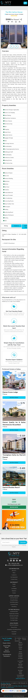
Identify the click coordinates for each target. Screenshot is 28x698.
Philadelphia (20, 667)
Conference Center (9, 157)
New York (20, 664)
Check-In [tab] (16, 226)
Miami (20, 662)
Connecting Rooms (9, 201)
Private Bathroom (8, 192)
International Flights (14, 615)
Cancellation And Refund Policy (14, 629)
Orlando (20, 666)
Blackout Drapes (8, 173)
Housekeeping (7, 146)
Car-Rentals (14, 588)
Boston (20, 645)
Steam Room (7, 132)
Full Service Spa (8, 124)
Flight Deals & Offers (14, 613)
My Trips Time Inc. (5, 683)
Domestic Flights (14, 618)
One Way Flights (14, 620)
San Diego (20, 670)
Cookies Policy (14, 579)
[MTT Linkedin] (11, 560)
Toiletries (6, 189)
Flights (14, 584)
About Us (14, 570)
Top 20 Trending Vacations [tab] (7, 639)
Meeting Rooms (8, 160)
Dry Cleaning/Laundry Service (11, 149)
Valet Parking (7, 115)
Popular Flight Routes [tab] (6, 646)
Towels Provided (8, 195)
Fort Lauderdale (20, 675)
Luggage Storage (8, 138)
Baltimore (20, 644)
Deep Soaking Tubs (9, 204)
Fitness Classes (8, 121)
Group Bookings (14, 600)
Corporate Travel (14, 604)
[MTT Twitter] (8, 560)
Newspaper (7, 206)
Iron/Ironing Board (8, 212)
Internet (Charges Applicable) (11, 110)
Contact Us (14, 575)
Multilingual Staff (8, 152)
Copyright (14, 633)
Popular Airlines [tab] (7, 643)
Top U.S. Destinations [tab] (7, 651)
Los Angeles (20, 661)
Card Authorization (14, 602)
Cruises (14, 593)
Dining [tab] (6, 226)
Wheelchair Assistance (10, 118)
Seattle (20, 672)
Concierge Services (9, 143)
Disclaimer (14, 631)
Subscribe (23, 542)
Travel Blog (14, 606)
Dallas (20, 649)
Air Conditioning (8, 198)
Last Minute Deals (14, 611)
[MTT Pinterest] (17, 560)
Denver (20, 651)
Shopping (6, 129)
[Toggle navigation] (25, 3)
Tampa (20, 673)
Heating (6, 209)
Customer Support (14, 597)
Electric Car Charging (9, 112)
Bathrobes (6, 181)
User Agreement (14, 577)
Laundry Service (8, 135)
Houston (20, 656)
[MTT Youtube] (20, 560)
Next (16, 46)
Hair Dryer (6, 187)
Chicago (20, 647)
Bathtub (6, 184)
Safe (5, 140)
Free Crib (6, 175)
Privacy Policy (14, 627)
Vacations (14, 590)
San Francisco (20, 677)
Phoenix (20, 653)
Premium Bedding (8, 178)
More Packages (20, 678)
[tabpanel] (14, 237)
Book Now (14, 507)
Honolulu (20, 655)
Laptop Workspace (9, 215)
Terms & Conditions (14, 625)
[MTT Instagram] (14, 560)
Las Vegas (20, 658)
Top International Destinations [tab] (6, 655)
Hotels (14, 586)
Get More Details (14, 397)
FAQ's (14, 572)
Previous (12, 46)
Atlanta (20, 642)
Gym (5, 126)
